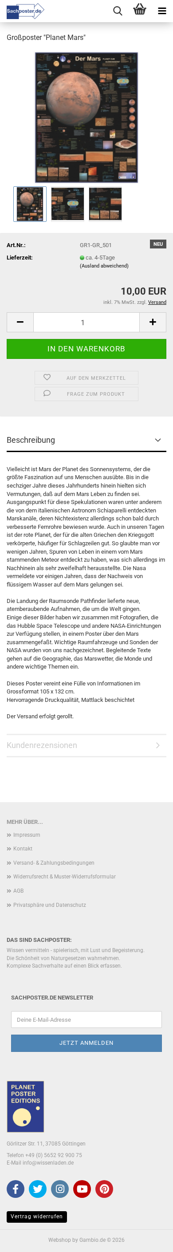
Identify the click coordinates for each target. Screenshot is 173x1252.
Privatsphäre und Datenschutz (49, 905)
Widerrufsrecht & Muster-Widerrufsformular (64, 877)
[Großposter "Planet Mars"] (86, 117)
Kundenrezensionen (42, 745)
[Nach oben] (148, 1238)
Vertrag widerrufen (37, 1216)
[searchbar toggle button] (117, 11)
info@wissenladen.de (48, 1163)
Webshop (59, 1240)
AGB (18, 891)
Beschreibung (31, 440)
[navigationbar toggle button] (162, 11)
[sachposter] (22, 11)
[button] (20, 322)
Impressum (26, 835)
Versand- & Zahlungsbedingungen (53, 863)
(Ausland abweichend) (104, 266)
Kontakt (22, 849)
